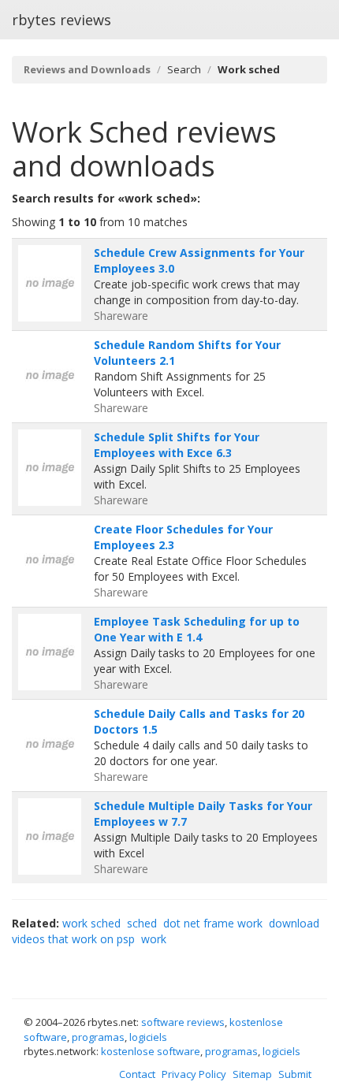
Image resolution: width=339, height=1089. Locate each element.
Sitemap (252, 1074)
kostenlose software (150, 1051)
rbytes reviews (61, 19)
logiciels (148, 1037)
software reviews (183, 1022)
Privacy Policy (194, 1074)
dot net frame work (213, 923)
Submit (294, 1074)
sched (142, 923)
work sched (91, 923)
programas (98, 1037)
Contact (137, 1074)
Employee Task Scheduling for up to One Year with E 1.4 (197, 629)
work (153, 938)
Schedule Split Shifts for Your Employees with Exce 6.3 (176, 444)
